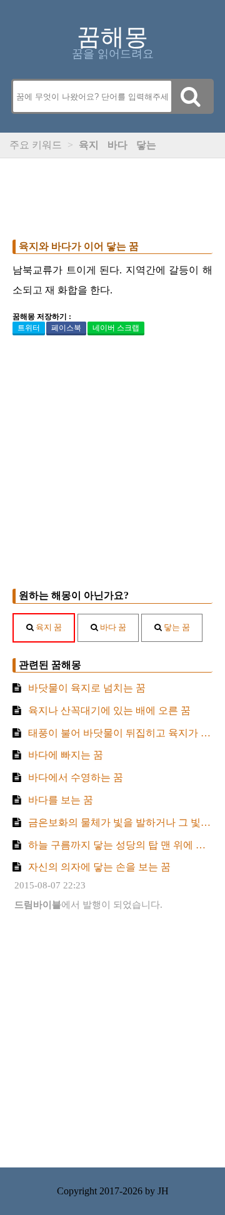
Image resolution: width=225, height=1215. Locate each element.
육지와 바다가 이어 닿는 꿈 (79, 246)
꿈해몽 (112, 37)
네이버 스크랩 (115, 327)
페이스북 (66, 327)
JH (163, 1191)
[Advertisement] (112, 196)
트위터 (29, 327)
